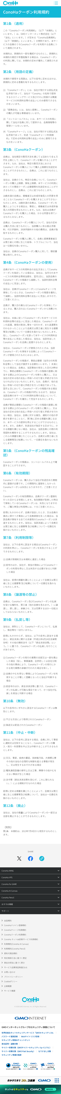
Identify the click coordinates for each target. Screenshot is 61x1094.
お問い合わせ (9, 972)
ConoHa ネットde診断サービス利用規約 (21, 939)
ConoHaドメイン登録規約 (15, 925)
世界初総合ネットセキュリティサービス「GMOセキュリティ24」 (28, 1032)
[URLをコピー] (41, 858)
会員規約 (8, 920)
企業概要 (8, 986)
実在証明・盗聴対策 (10, 1043)
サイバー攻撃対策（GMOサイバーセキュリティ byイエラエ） (26, 1047)
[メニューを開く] (56, 3)
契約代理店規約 (10, 953)
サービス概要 (9, 990)
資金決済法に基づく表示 (14, 962)
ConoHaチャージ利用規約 (15, 930)
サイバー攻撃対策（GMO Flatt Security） (18, 1051)
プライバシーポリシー (13, 976)
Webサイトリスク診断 (30, 1036)
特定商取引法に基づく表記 (15, 958)
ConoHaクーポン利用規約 (15, 934)
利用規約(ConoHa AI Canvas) (16, 944)
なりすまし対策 (44, 1051)
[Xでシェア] (19, 858)
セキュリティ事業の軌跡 (11, 1054)
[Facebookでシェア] (30, 858)
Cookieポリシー (10, 981)
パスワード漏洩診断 (10, 1036)
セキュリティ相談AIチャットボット (16, 1040)
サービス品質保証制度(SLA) (15, 967)
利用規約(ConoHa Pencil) (14, 948)
